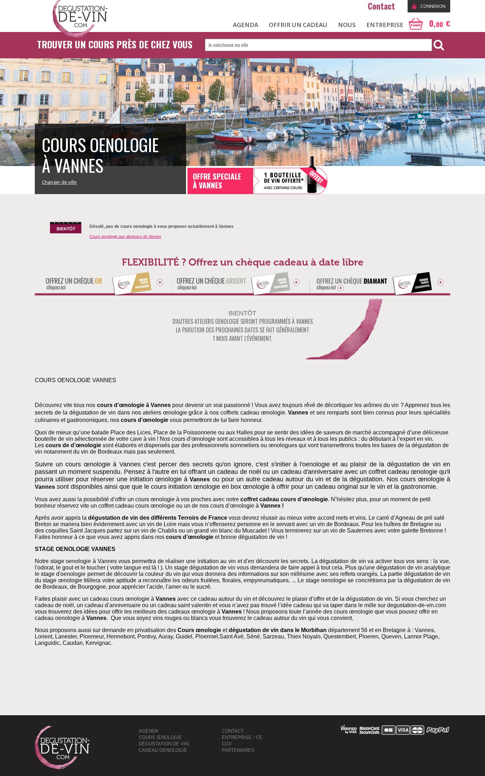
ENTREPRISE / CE (242, 737)
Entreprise (384, 25)
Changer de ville (59, 182)
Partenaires (238, 750)
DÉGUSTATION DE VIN (164, 743)
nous (347, 25)
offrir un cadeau (298, 25)
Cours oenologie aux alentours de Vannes (125, 236)
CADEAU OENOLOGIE (163, 750)
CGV (227, 743)
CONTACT (233, 731)
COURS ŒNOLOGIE (160, 737)
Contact (382, 6)
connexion (432, 6)
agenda (245, 25)
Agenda (148, 731)
